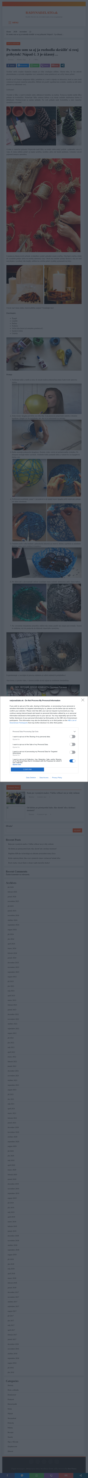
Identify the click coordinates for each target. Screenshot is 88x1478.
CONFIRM (27, 769)
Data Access (44, 777)
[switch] (72, 736)
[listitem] (44, 731)
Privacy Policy (57, 777)
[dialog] (44, 739)
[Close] (83, 701)
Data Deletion (31, 777)
